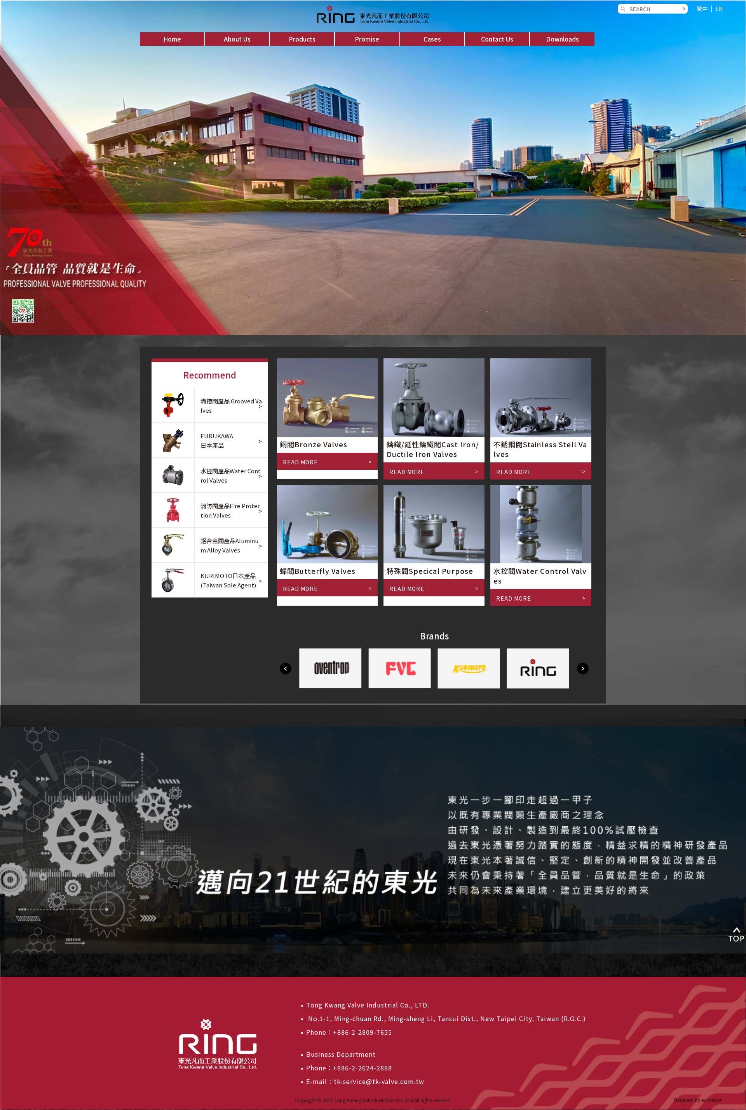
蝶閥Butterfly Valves (318, 571)
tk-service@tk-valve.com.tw (379, 1081)
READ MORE (300, 462)
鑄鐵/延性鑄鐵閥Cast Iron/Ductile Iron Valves (433, 449)
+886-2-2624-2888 (362, 1067)
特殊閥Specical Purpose (430, 571)
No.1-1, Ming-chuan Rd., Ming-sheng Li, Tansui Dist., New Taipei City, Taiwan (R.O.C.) (446, 1018)
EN (719, 8)
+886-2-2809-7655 (362, 1032)
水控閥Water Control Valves (540, 575)
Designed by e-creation (698, 1099)
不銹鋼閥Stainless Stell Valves (540, 449)
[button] (237, 39)
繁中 (702, 8)
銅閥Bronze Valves (313, 444)
